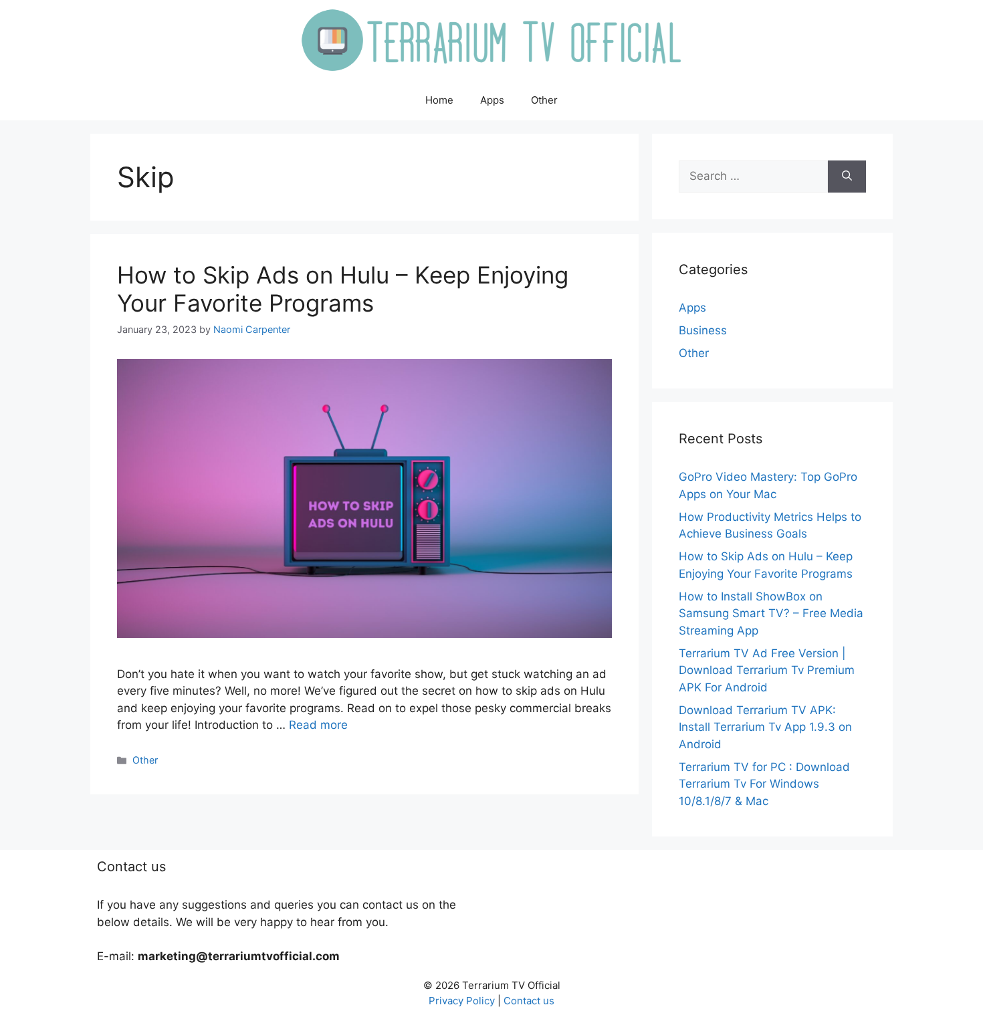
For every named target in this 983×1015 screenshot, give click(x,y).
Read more (318, 724)
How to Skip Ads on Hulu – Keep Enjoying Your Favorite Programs (342, 289)
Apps (492, 100)
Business (703, 330)
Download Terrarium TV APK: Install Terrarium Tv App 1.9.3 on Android (765, 727)
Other (544, 100)
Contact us (529, 1000)
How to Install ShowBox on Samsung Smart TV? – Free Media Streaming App (771, 613)
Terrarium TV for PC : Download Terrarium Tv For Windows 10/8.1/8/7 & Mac (764, 784)
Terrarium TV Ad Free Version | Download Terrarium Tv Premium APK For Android (767, 670)
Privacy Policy (462, 1000)
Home (439, 100)
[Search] (847, 176)
